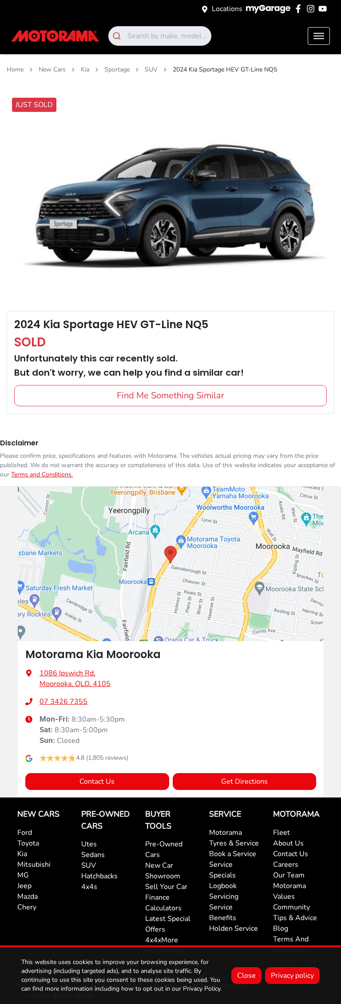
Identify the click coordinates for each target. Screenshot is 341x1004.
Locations (227, 9)
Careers (285, 864)
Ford (24, 832)
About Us (288, 843)
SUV (151, 69)
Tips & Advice (295, 918)
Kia (85, 69)
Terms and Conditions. (42, 474)
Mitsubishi (34, 864)
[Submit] (117, 36)
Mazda (27, 896)
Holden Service (233, 928)
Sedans (93, 855)
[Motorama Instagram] (312, 8)
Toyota (28, 843)
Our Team (289, 875)
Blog (280, 928)
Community (291, 907)
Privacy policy (292, 975)
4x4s (89, 887)
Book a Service (232, 854)
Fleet (281, 832)
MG (23, 875)
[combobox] (159, 36)
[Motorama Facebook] (300, 8)
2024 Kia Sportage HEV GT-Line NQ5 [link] (225, 69)
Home (15, 69)
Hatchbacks (99, 876)
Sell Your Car (166, 887)
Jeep (24, 886)
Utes (89, 844)
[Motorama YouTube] (324, 8)
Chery (26, 907)
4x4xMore (161, 940)
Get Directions (244, 781)
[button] (319, 36)
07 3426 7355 (63, 701)
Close (246, 975)
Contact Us (97, 781)
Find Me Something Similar (170, 395)
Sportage (117, 69)
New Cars (52, 69)
